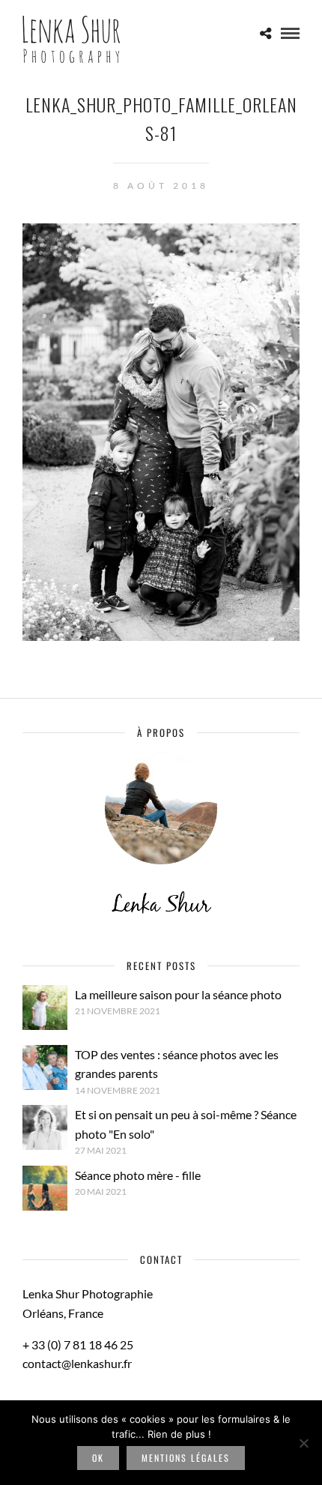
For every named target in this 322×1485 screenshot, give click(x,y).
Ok (98, 1457)
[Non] (303, 1443)
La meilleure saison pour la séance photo (178, 994)
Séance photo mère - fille (138, 1175)
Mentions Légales (186, 1457)
